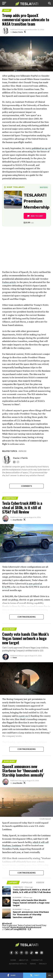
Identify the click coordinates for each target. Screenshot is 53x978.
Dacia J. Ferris (18, 32)
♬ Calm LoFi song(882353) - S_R (16, 929)
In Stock (43, 187)
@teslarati (7, 923)
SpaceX (23, 451)
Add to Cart (37, 216)
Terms (33, 964)
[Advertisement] (26, 250)
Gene (15, 657)
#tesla (13, 927)
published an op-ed (41, 148)
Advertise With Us (18, 964)
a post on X (24, 715)
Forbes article (9, 282)
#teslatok (21, 927)
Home (13, 960)
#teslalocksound (33, 927)
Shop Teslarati (15, 187)
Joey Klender (17, 520)
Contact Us (37, 960)
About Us (23, 960)
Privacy (43, 964)
